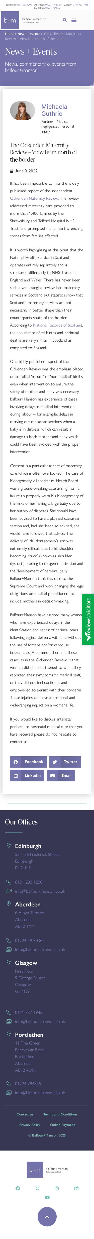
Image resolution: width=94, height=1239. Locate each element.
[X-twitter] (37, 1188)
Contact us (25, 1114)
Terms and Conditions (60, 1114)
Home (9, 34)
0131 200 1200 (24, 4)
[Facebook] (17, 1188)
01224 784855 (52, 8)
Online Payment (62, 1125)
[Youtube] (47, 1197)
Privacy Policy (29, 1125)
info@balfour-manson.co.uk (40, 891)
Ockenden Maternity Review (34, 198)
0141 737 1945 (80, 4)
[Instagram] (56, 1188)
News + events (29, 34)
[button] (74, 20)
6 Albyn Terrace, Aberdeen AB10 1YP (30, 919)
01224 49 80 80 (53, 4)
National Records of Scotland (57, 325)
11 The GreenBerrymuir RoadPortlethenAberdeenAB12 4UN (30, 1056)
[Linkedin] (76, 1188)
